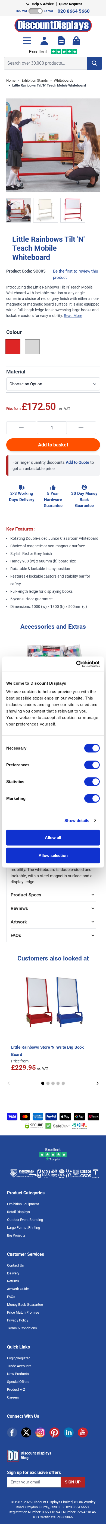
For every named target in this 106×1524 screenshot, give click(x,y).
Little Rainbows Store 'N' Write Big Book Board (47, 1051)
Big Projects (16, 1235)
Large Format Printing (23, 1227)
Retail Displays (18, 1212)
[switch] (92, 765)
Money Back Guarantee (25, 1305)
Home (10, 80)
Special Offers (18, 1382)
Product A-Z (16, 1389)
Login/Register (18, 1358)
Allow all (53, 837)
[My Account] (44, 40)
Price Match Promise (23, 1312)
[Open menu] (26, 40)
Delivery (13, 1273)
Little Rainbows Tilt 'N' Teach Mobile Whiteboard (49, 85)
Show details (76, 820)
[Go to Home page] (53, 24)
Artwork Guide (18, 1289)
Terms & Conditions (22, 1328)
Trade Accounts (19, 1366)
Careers (13, 1397)
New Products (18, 1374)
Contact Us (15, 1265)
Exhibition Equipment (23, 1204)
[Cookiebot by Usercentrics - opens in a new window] (76, 664)
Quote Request (70, 4)
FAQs (11, 1297)
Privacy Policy (17, 1320)
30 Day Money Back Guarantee (84, 499)
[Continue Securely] (97, 1083)
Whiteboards (63, 80)
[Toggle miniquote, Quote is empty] (61, 40)
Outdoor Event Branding (25, 1220)
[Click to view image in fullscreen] (53, 145)
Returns (13, 1281)
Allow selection (53, 855)
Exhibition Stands (34, 80)
